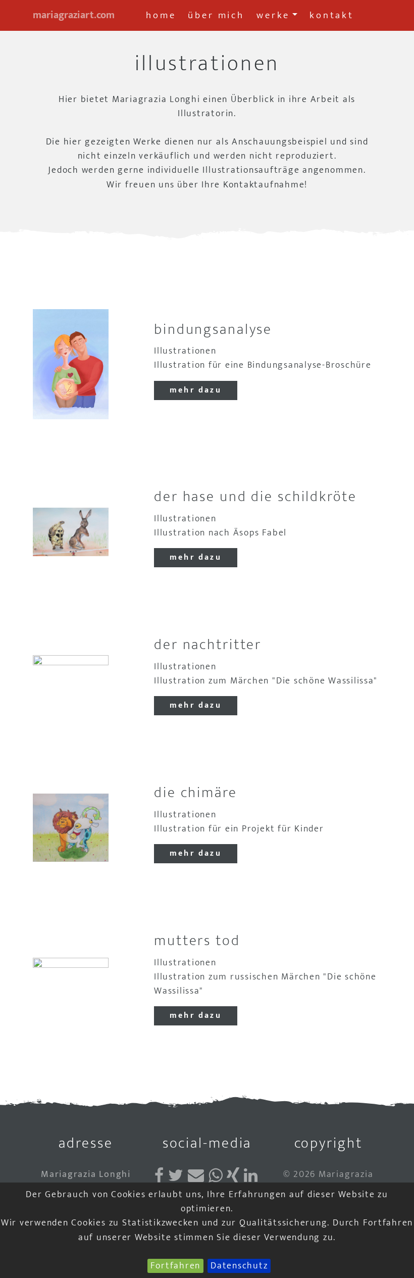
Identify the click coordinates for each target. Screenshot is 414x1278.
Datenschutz (239, 1266)
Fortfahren (175, 1266)
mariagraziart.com (74, 15)
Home (161, 15)
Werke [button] (273, 15)
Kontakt (331, 15)
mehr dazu (196, 390)
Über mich (216, 15)
